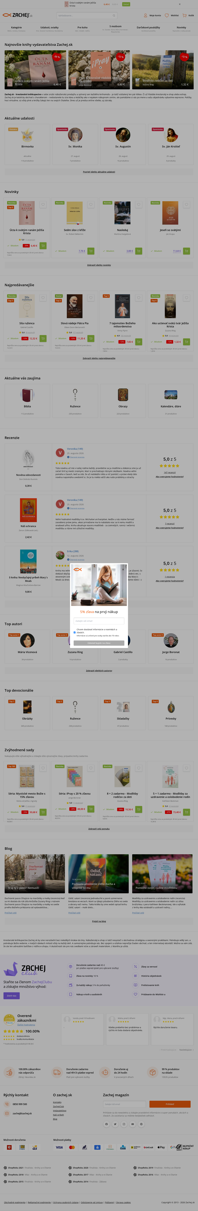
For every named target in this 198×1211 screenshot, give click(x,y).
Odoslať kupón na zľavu (99, 643)
